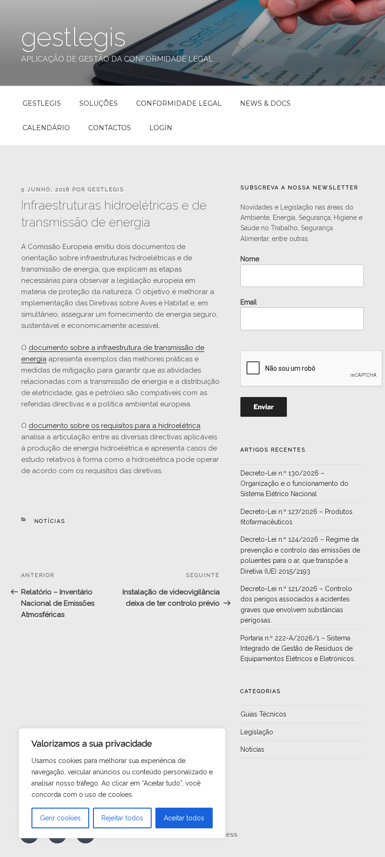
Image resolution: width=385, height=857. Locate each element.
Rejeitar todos (122, 818)
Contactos (109, 128)
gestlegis (73, 37)
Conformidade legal (179, 103)
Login (160, 128)
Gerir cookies (60, 818)
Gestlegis (42, 103)
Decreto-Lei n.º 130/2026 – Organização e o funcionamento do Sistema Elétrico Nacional (294, 483)
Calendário (46, 128)
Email (248, 302)
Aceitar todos (184, 818)
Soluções (98, 103)
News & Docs (265, 103)
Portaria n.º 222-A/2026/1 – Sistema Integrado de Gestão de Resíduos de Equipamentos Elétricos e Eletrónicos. (297, 648)
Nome (249, 259)
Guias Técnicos (263, 714)
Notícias (50, 521)
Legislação (256, 732)
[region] (122, 783)
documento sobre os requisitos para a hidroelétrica (114, 425)
